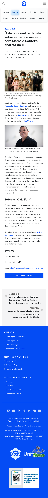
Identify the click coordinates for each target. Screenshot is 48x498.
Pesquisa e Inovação (14, 369)
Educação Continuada (15, 348)
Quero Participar (24, 275)
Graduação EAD (12, 340)
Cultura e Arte (11, 365)
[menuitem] (6, 12)
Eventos (9, 386)
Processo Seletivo (13, 393)
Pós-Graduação (12, 344)
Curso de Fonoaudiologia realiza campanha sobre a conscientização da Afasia (23, 312)
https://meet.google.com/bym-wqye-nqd (26, 268)
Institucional (11, 361)
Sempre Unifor (14, 421)
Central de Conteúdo (15, 390)
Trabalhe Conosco (30, 418)
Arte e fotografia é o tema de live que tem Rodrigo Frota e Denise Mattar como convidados (25, 298)
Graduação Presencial (15, 336)
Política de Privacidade (30, 421)
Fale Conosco (15, 418)
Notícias (9, 382)
